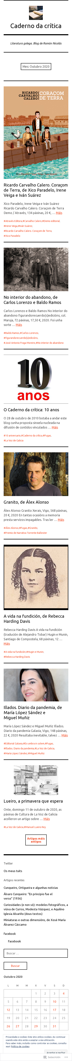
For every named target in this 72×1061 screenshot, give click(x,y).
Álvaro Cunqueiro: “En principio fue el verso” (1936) (28, 896)
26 (8, 1026)
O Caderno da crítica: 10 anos (31, 409)
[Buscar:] (36, 953)
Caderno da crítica (36, 25)
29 (36, 1026)
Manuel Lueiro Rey (36, 827)
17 (54, 1009)
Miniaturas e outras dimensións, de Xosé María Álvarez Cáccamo (35, 922)
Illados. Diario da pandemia (19, 748)
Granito (33, 528)
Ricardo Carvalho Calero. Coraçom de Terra (28, 231)
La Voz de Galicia (14, 440)
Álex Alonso (12, 528)
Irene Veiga (11, 226)
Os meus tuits (13, 871)
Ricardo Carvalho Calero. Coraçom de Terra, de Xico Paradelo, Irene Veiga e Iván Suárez (36, 190)
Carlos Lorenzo (30, 333)
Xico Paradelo (12, 235)
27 (17, 1026)
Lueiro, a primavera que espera (33, 801)
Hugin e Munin (36, 651)
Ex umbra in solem (34, 743)
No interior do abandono (51, 342)
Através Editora (13, 221)
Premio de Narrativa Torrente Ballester (26, 532)
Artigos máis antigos (36, 840)
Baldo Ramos (12, 333)
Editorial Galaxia (14, 743)
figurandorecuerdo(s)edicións (21, 338)
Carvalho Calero (33, 221)
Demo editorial (52, 221)
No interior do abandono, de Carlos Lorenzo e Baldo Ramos (32, 300)
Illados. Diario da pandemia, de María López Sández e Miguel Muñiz (33, 712)
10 (54, 1001)
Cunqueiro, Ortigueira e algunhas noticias (31, 887)
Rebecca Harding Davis (17, 656)
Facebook (10, 933)
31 (54, 1026)
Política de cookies (20, 1046)
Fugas (48, 435)
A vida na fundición (15, 651)
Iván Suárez (26, 226)
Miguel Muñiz (37, 753)
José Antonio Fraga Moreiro (20, 342)
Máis (59, 213)
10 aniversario (13, 435)
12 (8, 1009)
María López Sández (16, 753)
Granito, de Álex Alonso (26, 502)
